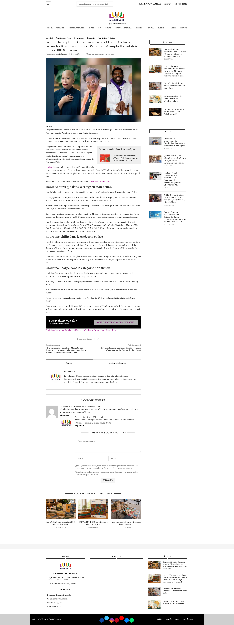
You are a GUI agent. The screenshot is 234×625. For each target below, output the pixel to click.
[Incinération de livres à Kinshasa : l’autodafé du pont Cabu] (126, 509)
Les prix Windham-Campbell (89, 330)
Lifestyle (151, 28)
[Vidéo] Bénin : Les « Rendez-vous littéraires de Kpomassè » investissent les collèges (175, 159)
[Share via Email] (107, 339)
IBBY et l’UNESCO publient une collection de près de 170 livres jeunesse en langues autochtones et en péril (174, 71)
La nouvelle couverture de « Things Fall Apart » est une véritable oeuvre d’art (125, 158)
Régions (139, 28)
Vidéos (173, 28)
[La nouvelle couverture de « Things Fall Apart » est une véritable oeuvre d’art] (104, 158)
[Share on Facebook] (101, 339)
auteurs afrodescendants (99, 181)
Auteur (69, 363)
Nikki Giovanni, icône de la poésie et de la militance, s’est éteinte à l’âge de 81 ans (174, 198)
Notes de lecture (104, 28)
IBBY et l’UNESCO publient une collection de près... (93, 523)
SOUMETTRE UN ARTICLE (150, 4)
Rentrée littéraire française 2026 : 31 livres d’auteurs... (61, 523)
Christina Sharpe (53, 330)
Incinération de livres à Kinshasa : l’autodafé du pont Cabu (174, 85)
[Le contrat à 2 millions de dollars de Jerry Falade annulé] (155, 112)
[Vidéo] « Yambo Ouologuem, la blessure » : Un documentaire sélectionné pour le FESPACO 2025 (172, 179)
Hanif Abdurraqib (68, 330)
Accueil (50, 28)
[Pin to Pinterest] (105, 339)
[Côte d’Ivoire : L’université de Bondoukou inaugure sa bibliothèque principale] (155, 141)
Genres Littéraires (76, 28)
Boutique (183, 28)
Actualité (60, 28)
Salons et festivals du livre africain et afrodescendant (173, 98)
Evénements (162, 28)
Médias (159, 619)
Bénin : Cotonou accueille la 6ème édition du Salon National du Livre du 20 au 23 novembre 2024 (174, 217)
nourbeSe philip (109, 330)
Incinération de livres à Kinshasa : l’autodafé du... (126, 523)
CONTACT (167, 4)
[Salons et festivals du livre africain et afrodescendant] (155, 99)
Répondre (64, 415)
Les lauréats (51, 167)
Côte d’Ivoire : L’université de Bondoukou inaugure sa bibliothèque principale (174, 142)
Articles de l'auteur (117, 363)
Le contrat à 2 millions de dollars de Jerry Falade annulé (174, 111)
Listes (91, 28)
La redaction (61, 54)
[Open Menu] (48, 3)
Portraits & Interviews (123, 28)
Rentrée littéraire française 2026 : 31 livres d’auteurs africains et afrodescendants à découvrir (175, 54)
